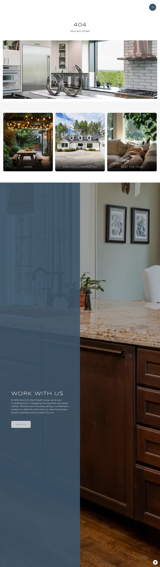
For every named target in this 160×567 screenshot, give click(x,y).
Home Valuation (114, 7)
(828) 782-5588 (135, 7)
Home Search (89, 7)
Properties (67, 7)
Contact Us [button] (21, 424)
